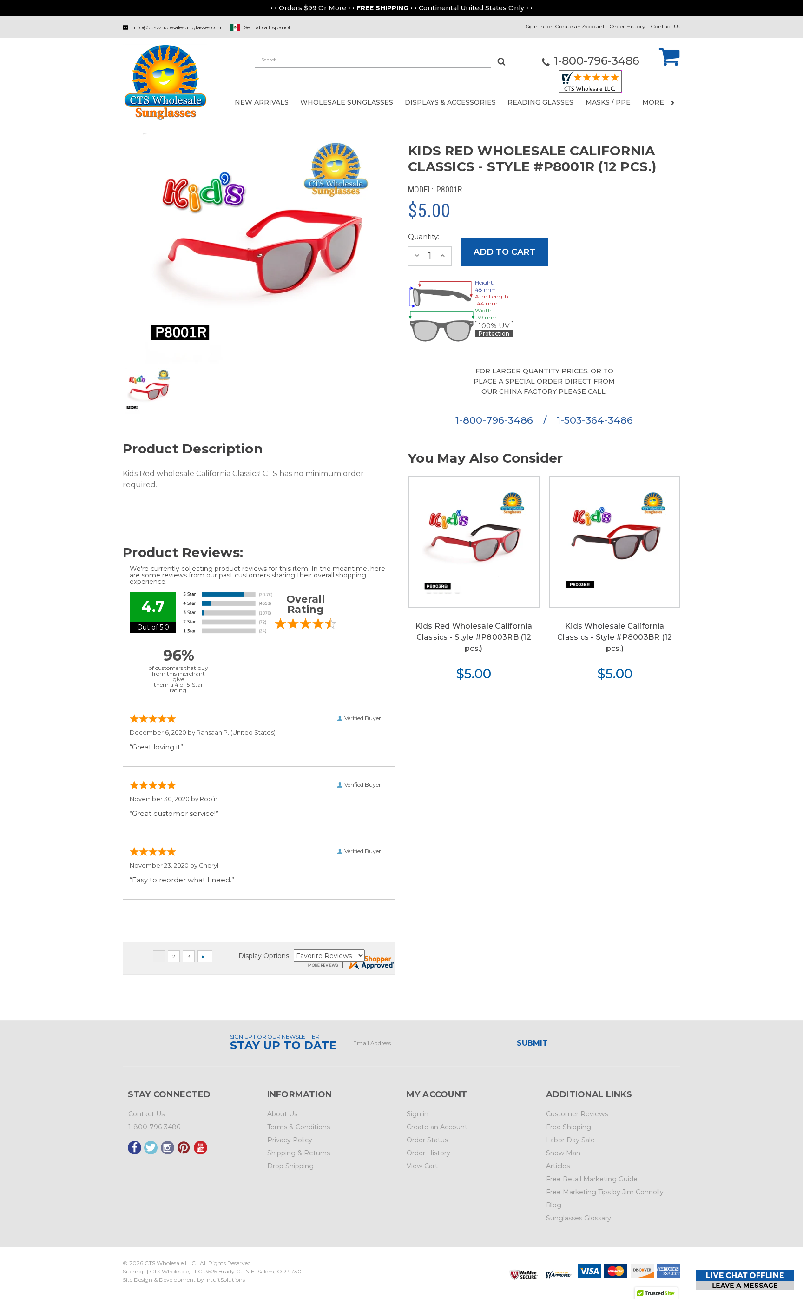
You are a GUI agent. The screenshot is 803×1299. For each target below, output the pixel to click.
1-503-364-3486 (595, 420)
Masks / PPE (608, 102)
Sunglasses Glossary (578, 1218)
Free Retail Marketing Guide (592, 1179)
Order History (627, 26)
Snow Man (563, 1153)
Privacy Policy (289, 1140)
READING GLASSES (540, 102)
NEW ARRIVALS (262, 102)
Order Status (427, 1140)
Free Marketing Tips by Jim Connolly (605, 1192)
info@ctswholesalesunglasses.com (178, 27)
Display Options (263, 956)
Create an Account (580, 26)
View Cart (422, 1166)
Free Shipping (568, 1127)
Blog (553, 1205)
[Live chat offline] (745, 1280)
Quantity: (423, 236)
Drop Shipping (290, 1166)
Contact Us (665, 26)
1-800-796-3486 (495, 420)
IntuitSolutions (225, 1279)
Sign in (535, 26)
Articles (558, 1166)
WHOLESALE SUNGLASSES (346, 102)
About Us (282, 1114)
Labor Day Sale (570, 1140)
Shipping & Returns (298, 1153)
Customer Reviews (577, 1114)
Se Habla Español (267, 27)
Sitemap (134, 1271)
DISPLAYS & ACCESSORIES (450, 102)
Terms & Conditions (298, 1127)
